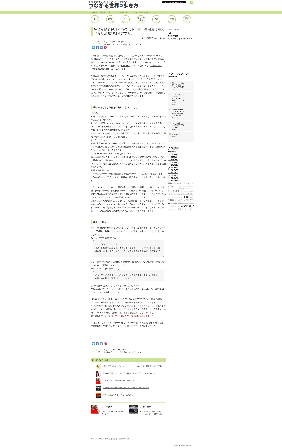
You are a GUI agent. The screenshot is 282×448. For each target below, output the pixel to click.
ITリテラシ (175, 186)
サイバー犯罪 (173, 191)
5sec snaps (155, 66)
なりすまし (176, 188)
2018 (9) (173, 167)
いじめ (186, 194)
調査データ (185, 203)
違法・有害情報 (182, 186)
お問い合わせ (123, 12)
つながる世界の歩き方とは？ (99, 12)
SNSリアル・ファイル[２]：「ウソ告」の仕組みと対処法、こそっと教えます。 (178, 98)
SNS (191, 206)
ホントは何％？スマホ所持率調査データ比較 (178, 125)
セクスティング (134, 44)
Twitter (170, 183)
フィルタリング (182, 183)
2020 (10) (173, 162)
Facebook (189, 186)
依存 (191, 197)
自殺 (175, 183)
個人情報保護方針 (142, 12)
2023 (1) (173, 154)
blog (105, 42)
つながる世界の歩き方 (117, 42)
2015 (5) (173, 175)
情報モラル (186, 191)
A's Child (94, 439)
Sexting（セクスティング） (111, 79)
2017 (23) (173, 170)
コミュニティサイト (181, 200)
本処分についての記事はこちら (141, 326)
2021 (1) (173, 160)
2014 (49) (173, 178)
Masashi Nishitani (159, 38)
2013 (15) (173, 181)
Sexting (107, 44)
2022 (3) (173, 157)
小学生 (175, 203)
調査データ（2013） (185, 209)
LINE (186, 197)
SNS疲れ (123, 44)
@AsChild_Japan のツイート (180, 38)
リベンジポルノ (179, 197)
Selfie (172, 188)
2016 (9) (173, 173)
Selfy (172, 203)
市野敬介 (174, 194)
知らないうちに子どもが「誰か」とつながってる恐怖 (178, 85)
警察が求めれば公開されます (104, 194)
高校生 (171, 200)
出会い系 (180, 194)
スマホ (184, 205)
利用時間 (180, 203)
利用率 (181, 191)
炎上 (173, 197)
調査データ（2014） (172, 209)
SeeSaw (125, 66)
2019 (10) (173, 165)
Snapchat (115, 44)
